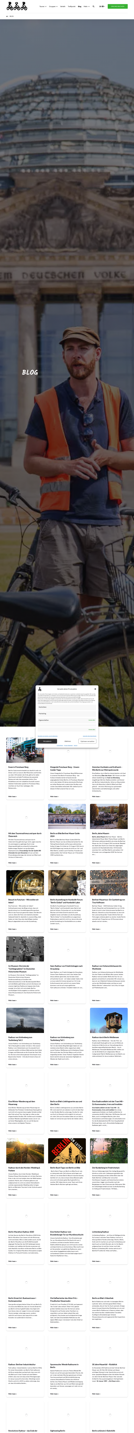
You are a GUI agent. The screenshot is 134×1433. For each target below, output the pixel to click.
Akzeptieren (47, 741)
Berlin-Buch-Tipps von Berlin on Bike (65, 1168)
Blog (79, 6)
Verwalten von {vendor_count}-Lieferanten (48, 735)
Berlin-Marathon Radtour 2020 (21, 1232)
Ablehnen (67, 741)
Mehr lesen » (12, 796)
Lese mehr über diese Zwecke (89, 735)
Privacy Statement (68, 745)
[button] (95, 689)
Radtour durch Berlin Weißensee (105, 1037)
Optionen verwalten (87, 741)
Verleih (62, 6)
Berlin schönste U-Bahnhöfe (103, 1431)
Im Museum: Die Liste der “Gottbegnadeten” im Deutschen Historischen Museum (21, 969)
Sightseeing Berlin (57, 1431)
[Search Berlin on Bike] (93, 6)
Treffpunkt (71, 6)
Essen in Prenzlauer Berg (18, 767)
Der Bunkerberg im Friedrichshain (106, 1168)
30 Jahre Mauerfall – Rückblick (104, 1364)
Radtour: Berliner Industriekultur (22, 1364)
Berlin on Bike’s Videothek (102, 1298)
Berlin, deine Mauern (100, 833)
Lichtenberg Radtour (100, 1232)
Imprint (75, 745)
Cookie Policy (60, 745)
